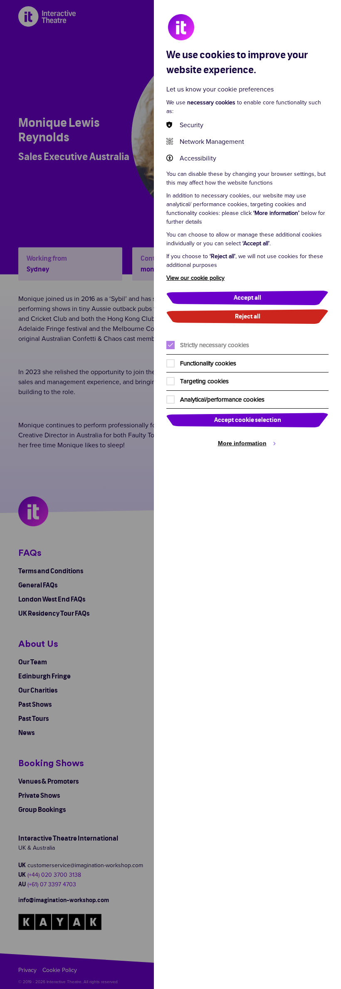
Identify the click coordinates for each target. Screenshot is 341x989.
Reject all (247, 316)
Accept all (247, 297)
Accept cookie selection (247, 420)
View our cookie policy (195, 278)
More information (242, 443)
